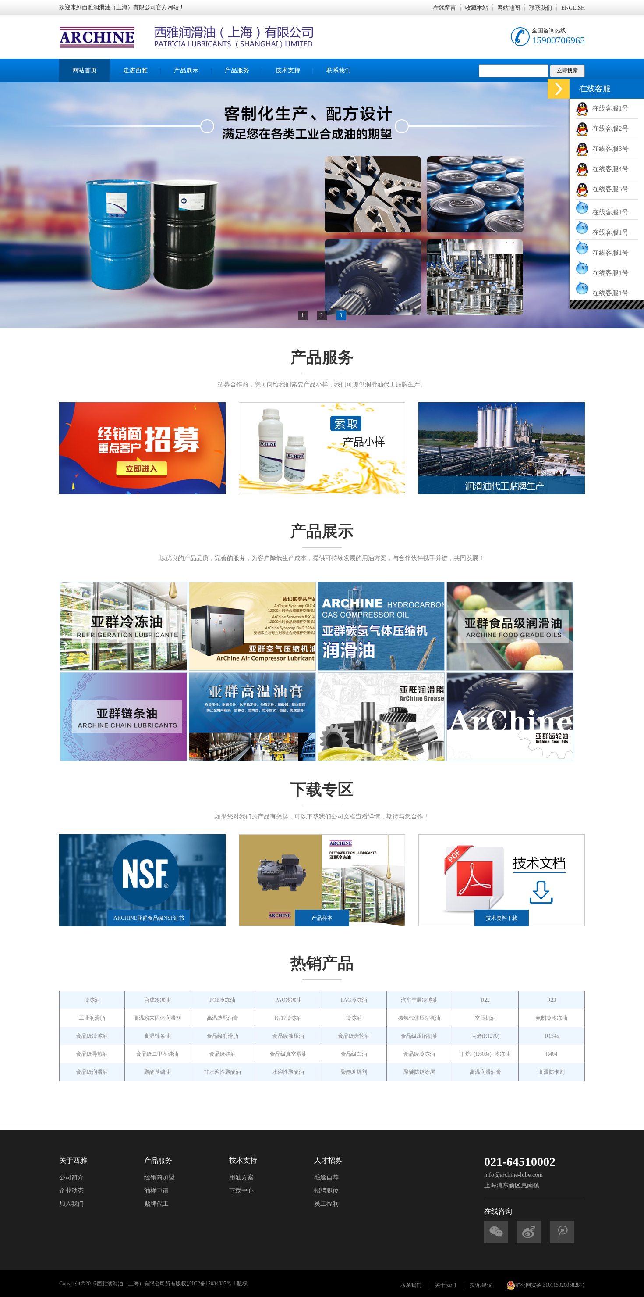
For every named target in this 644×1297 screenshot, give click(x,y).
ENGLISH (573, 7)
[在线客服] (559, 89)
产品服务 (237, 70)
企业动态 (71, 1190)
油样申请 (156, 1190)
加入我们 (71, 1204)
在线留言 (444, 7)
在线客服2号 (609, 128)
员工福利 (326, 1204)
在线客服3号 (609, 148)
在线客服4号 (609, 168)
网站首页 (84, 70)
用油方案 (241, 1177)
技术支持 (288, 70)
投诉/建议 (481, 1285)
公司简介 (71, 1177)
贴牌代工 (156, 1204)
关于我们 (445, 1285)
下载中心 (241, 1190)
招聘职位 (326, 1190)
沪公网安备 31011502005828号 (550, 1285)
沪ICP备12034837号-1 (211, 1283)
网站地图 (508, 7)
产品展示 (186, 70)
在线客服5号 (609, 189)
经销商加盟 (159, 1177)
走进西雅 (135, 70)
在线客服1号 (609, 108)
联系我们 (540, 7)
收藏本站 (476, 7)
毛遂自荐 (326, 1177)
